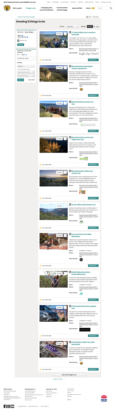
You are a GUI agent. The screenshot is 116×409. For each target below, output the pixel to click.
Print (89, 17)
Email (96, 17)
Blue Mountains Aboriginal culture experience (82, 67)
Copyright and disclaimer (74, 394)
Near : (23, 55)
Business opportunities (31, 398)
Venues (97, 2)
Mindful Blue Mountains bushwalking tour (81, 273)
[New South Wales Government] (104, 398)
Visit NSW (6, 394)
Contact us (49, 394)
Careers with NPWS (29, 393)
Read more (92, 60)
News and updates (51, 393)
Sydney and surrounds (86, 84)
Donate (69, 399)
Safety (48, 2)
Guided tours (23, 40)
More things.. (29, 32)
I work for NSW (44, 406)
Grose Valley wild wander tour (84, 204)
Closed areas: (22, 37)
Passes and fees (89, 2)
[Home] (7, 8)
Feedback (48, 396)
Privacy (69, 392)
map (97, 26)
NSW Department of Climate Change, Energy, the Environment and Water (12, 398)
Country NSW (92, 50)
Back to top (58, 379)
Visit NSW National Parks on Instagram (8, 406)
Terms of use (70, 390)
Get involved (28, 400)
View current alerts (46, 59)
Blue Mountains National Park (87, 49)
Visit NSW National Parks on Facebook (5, 406)
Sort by (62, 26)
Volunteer (80, 2)
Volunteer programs (30, 391)
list (91, 26)
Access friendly (65, 2)
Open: (19, 35)
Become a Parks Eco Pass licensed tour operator (34, 395)
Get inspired (55, 2)
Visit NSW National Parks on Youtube (12, 406)
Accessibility (70, 389)
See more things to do (69, 375)
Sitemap (69, 396)
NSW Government (32, 406)
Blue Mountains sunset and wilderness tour (82, 138)
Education (73, 2)
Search (20, 45)
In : (18, 55)
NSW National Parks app (10, 391)
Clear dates (31, 80)
